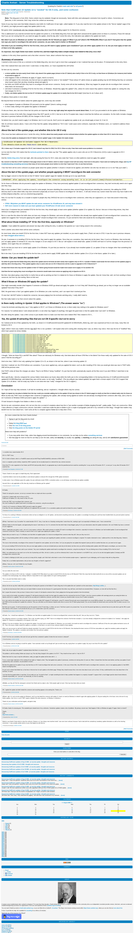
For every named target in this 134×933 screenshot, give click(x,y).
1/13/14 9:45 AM (15, 517)
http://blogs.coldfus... (99, 585)
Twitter (9, 872)
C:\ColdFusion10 (19, 335)
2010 (3, 851)
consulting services (95, 435)
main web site (68, 6)
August (7, 823)
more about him (117, 908)
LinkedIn (9, 875)
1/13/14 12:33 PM (19, 611)
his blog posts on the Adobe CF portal (26, 428)
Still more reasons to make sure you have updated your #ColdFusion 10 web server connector (39, 206)
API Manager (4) (6, 928)
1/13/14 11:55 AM (16, 581)
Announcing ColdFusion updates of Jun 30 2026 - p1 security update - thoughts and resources (28, 769)
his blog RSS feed (20, 423)
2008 (3, 854)
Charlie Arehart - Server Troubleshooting (23, 2)
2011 (3, 850)
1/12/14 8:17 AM (19, 469)
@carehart (55, 908)
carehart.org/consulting (53, 905)
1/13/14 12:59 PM (17, 632)
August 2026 (67, 802)
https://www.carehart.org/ (91, 908)
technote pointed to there (39, 152)
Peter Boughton (11, 469)
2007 (3, 855)
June (6, 826)
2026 (3, 821)
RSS (9, 925)
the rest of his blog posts (22, 425)
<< (62, 802)
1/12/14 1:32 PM (15, 485)
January (7, 829)
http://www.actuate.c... (8, 714)
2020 (3, 838)
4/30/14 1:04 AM (17, 725)
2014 (3, 846)
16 (7, 14)
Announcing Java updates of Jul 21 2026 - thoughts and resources (20, 764)
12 (72, 809)
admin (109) (5, 925)
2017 (3, 842)
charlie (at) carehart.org (26, 908)
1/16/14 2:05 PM (15, 639)
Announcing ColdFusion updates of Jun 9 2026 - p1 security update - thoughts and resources (28, 771)
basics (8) (4, 929)
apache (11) (5, 926)
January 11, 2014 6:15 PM (12, 11)
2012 (3, 848)
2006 (3, 856)
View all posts (6, 734)
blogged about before (16, 235)
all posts (79, 6)
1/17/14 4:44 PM (19, 703)
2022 (3, 836)
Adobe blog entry (13, 158)
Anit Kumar (10, 510)
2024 (3, 833)
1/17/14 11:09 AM (15, 692)
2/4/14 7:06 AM (14, 717)
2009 (3, 852)
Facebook (10, 873)
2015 (3, 845)
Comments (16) (4, 442)
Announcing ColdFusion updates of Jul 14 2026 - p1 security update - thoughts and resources (28, 766)
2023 (3, 834)
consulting (29, 910)
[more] (60, 780)
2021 (3, 837)
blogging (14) (5, 931)
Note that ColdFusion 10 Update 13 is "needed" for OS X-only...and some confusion (39, 10)
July (6, 824)
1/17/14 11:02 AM (19, 678)
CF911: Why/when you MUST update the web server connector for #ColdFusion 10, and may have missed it (43, 203)
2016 (3, 843)
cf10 (14, 12)
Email (7, 870)
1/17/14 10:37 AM (15, 645)
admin (11, 12)
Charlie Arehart (11, 611)
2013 (3, 847)
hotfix (17, 12)
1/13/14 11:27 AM (19, 566)
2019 (3, 840)
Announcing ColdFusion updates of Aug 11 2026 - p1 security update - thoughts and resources (28, 762)
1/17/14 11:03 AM (19, 685)
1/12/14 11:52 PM (17, 510)
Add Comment (128, 448)
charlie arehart (11, 566)
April (6, 828)
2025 (3, 832)
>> (71, 802)
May (6, 827)
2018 (3, 841)
